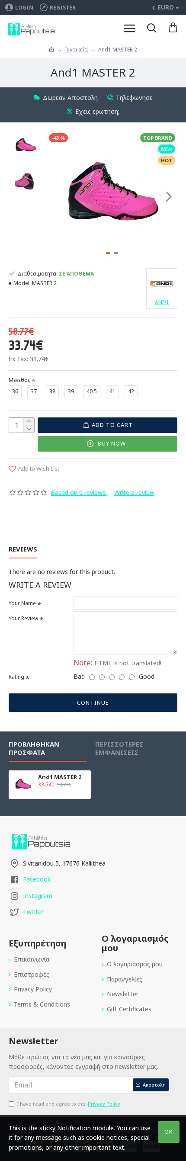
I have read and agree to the (68, 1103)
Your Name (22, 603)
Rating (16, 676)
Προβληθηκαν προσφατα (34, 748)
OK (168, 1131)
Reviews (23, 549)
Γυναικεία (76, 49)
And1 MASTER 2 (59, 777)
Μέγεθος (19, 380)
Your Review (23, 618)
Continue (93, 702)
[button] (55, 196)
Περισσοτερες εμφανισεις (119, 748)
